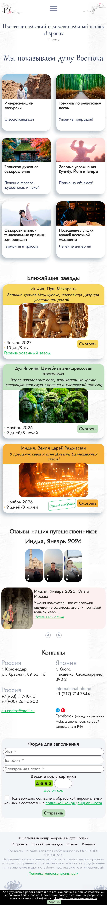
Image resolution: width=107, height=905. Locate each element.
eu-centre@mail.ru (18, 711)
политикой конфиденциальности (74, 803)
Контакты (89, 844)
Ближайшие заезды (53, 278)
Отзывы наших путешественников (53, 531)
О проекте (19, 844)
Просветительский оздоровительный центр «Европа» (53, 30)
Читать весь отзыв (49, 617)
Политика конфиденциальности (53, 873)
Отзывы (72, 844)
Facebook (80, 721)
